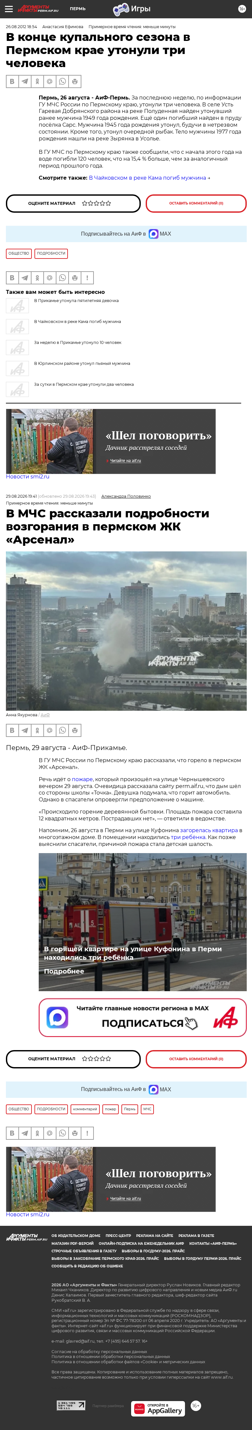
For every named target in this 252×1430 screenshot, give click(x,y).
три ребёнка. (188, 837)
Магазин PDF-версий (73, 1244)
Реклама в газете (196, 1236)
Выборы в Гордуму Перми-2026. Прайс (202, 1259)
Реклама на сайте (154, 1236)
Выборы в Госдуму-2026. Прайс (153, 1251)
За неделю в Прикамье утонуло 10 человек (77, 342)
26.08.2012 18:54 (21, 26)
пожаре (82, 779)
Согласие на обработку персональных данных (99, 1351)
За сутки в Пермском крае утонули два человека (84, 384)
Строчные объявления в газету (84, 1251)
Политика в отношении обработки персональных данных (111, 1356)
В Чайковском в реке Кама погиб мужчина (147, 178)
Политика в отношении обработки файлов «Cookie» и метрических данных (128, 1361)
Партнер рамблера (108, 1406)
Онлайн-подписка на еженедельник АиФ (141, 1244)
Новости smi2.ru (28, 477)
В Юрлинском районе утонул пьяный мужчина (82, 363)
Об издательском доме (76, 1236)
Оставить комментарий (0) (196, 203)
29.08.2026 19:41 (21, 496)
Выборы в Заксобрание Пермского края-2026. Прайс (105, 1259)
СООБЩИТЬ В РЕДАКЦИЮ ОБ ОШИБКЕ (87, 1266)
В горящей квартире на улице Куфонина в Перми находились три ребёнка (133, 953)
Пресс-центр (118, 1236)
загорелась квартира (208, 830)
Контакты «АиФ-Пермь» (213, 1244)
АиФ (45, 714)
